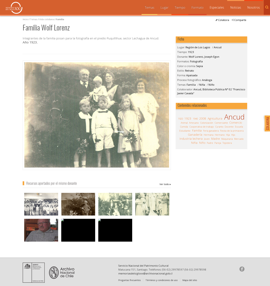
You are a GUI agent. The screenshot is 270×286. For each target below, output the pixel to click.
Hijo (233, 134)
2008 (202, 118)
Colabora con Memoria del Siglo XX (266, 123)
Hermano (220, 134)
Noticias (235, 7)
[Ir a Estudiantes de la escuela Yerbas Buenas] (41, 206)
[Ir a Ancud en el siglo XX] (115, 230)
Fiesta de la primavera (232, 130)
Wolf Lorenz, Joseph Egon (165, 184)
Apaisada (191, 75)
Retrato (189, 70)
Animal (184, 122)
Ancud (218, 47)
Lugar (164, 7)
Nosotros (253, 7)
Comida (184, 126)
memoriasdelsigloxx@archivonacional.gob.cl (145, 273)
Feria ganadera (211, 130)
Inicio (25, 19)
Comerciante (221, 122)
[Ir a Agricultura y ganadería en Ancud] (78, 230)
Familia (60, 19)
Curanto (219, 126)
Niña (202, 84)
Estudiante (184, 130)
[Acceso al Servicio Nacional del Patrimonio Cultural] (35, 281)
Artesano (194, 122)
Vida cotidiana (47, 19)
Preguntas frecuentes (129, 280)
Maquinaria (227, 138)
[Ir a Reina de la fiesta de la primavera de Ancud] (152, 206)
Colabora (223, 20)
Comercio (235, 122)
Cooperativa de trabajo (201, 126)
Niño (211, 84)
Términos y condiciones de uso (161, 280)
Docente (229, 126)
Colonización (206, 122)
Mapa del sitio (189, 280)
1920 (180, 118)
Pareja (218, 142)
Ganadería (195, 134)
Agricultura (215, 118)
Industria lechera (191, 138)
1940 (195, 118)
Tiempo (180, 7)
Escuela (239, 126)
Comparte (240, 20)
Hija (228, 134)
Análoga (207, 80)
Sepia (199, 66)
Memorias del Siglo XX (14, 8)
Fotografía (196, 61)
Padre (210, 142)
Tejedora (227, 142)
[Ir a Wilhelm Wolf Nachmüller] (78, 206)
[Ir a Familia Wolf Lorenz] (115, 206)
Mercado (239, 138)
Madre (215, 138)
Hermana (208, 134)
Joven (207, 138)
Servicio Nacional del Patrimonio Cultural (143, 265)
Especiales (217, 7)
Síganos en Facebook (242, 269)
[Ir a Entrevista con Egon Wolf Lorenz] (41, 232)
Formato (197, 7)
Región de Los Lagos (197, 47)
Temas (149, 7)
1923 (191, 52)
